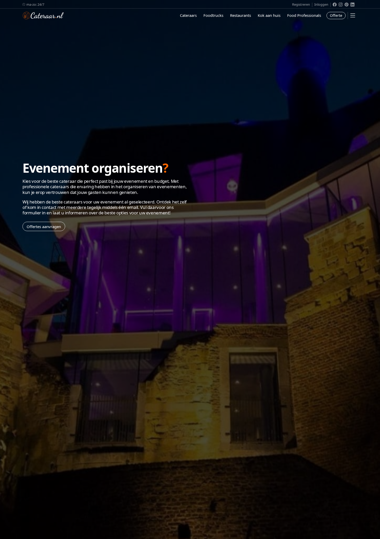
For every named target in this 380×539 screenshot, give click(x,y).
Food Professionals (304, 15)
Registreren (301, 4)
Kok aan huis (269, 15)
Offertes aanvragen (44, 226)
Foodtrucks (213, 15)
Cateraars (188, 15)
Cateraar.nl (43, 15)
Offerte (336, 15)
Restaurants (240, 15)
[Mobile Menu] (353, 15)
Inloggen (321, 4)
